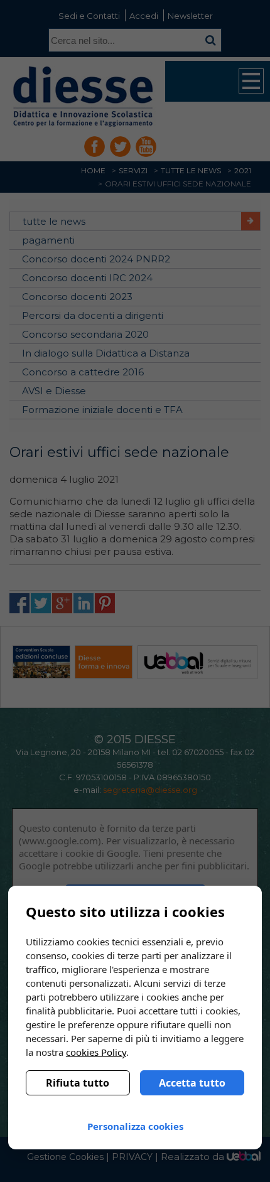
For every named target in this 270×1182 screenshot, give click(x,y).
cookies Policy (96, 1052)
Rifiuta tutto (77, 1083)
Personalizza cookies (135, 1126)
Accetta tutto (192, 1083)
